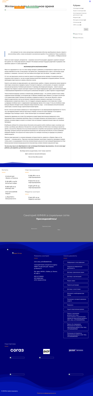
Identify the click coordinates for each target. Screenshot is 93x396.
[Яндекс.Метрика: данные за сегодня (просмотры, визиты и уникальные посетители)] (78, 38)
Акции (69, 4)
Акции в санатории (78, 10)
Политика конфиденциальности (46, 393)
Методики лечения (78, 20)
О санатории (54, 4)
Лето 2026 (5, 4)
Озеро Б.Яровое (15, 4)
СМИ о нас (76, 25)
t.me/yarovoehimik (11, 192)
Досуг (4, 7)
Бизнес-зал (25, 4)
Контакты (10, 7)
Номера (86, 4)
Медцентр (44, 4)
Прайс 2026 (77, 4)
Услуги (63, 4)
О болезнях (76, 22)
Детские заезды (35, 4)
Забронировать (19, 7)
